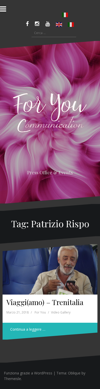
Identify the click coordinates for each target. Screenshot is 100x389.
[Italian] (65, 15)
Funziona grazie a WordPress (28, 373)
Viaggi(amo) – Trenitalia (44, 302)
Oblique (74, 373)
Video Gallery (61, 312)
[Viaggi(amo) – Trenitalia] (50, 269)
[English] (59, 24)
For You (40, 312)
